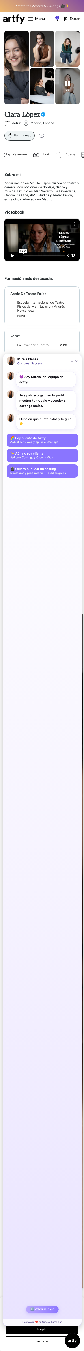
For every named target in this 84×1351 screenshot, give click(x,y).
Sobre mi (12, 175)
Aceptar (41, 1329)
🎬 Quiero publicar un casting (38, 471)
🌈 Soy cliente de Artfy (34, 440)
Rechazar (42, 1341)
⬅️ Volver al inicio (42, 1309)
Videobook (14, 212)
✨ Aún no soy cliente (31, 455)
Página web (23, 135)
